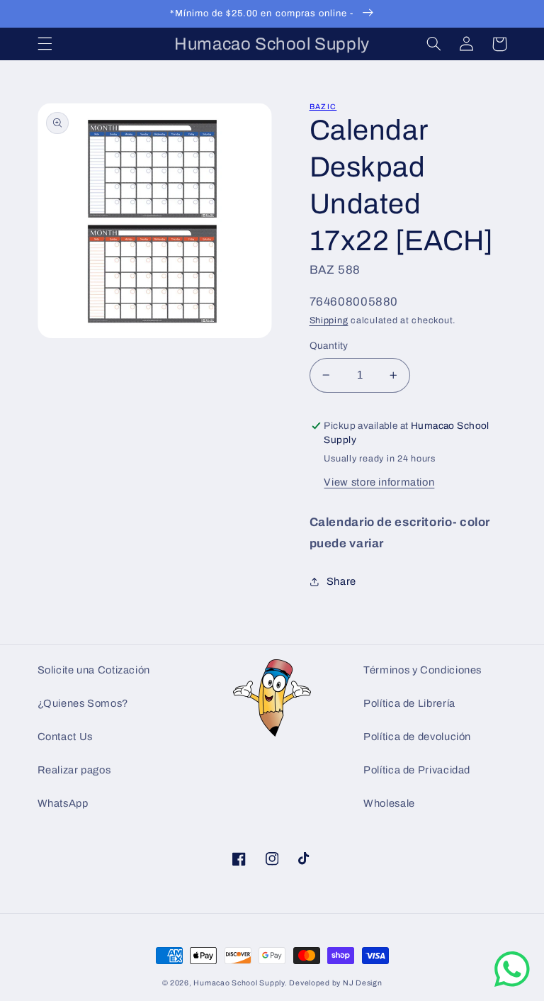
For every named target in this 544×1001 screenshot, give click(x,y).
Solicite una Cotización (94, 670)
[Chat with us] (512, 983)
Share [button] (341, 581)
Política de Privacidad (416, 770)
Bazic (323, 107)
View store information (379, 482)
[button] (44, 44)
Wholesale (389, 803)
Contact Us (65, 736)
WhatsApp (63, 803)
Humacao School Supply (238, 983)
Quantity (329, 345)
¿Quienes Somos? (83, 703)
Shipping (329, 320)
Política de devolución (417, 736)
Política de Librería (409, 703)
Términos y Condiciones (422, 670)
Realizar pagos (74, 770)
